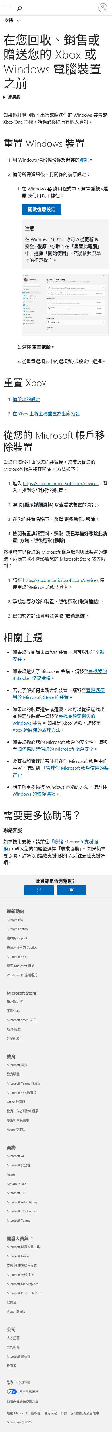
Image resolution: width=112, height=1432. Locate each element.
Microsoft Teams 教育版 (23, 1083)
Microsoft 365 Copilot (22, 1211)
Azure (11, 1174)
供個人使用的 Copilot (22, 947)
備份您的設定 (26, 399)
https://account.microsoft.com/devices (61, 483)
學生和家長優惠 (18, 1120)
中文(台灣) (23, 1382)
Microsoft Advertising (22, 1202)
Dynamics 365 (16, 1183)
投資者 (11, 1365)
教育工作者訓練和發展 (22, 1111)
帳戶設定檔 (15, 1001)
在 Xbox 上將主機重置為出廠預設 (46, 414)
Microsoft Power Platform (24, 1293)
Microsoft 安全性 (18, 1165)
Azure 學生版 (16, 1129)
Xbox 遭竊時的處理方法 (36, 730)
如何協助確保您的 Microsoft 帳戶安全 (55, 749)
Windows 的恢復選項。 (36, 794)
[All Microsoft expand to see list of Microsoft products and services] (7, 8)
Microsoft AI (15, 1156)
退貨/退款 (14, 1029)
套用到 (14, 97)
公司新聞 (13, 1347)
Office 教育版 (16, 1102)
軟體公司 (13, 1302)
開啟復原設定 (41, 209)
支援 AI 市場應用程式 (22, 1265)
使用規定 (50, 1413)
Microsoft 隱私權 (18, 1356)
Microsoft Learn (18, 1256)
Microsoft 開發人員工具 (23, 1247)
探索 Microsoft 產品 (20, 966)
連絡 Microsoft (17, 1413)
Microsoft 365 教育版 (21, 1092)
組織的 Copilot (17, 938)
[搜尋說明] (20, 7)
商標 (64, 1413)
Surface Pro (15, 920)
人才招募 (13, 1338)
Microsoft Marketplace (22, 1284)
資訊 (84, 160)
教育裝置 (13, 1074)
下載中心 (13, 1011)
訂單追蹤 (13, 1038)
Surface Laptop (17, 929)
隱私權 (35, 1413)
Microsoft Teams (18, 1220)
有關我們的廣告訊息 (85, 1413)
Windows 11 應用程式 (22, 975)
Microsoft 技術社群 (20, 1274)
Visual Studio (16, 1311)
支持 (9, 20)
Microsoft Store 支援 (21, 1020)
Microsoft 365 (16, 956)
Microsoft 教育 (17, 1065)
